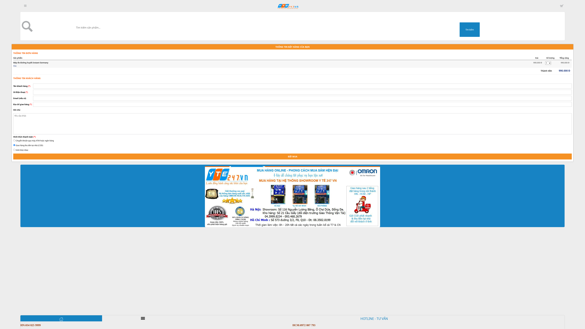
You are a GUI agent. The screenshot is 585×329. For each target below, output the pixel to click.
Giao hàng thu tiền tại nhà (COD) (29, 145)
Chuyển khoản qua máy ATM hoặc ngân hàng (35, 140)
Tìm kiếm (469, 29)
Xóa (14, 66)
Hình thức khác (22, 150)
